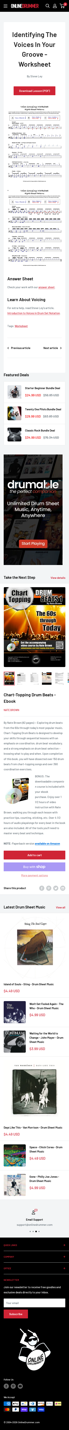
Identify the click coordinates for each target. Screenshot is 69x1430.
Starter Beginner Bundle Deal (42, 388)
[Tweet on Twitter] (55, 888)
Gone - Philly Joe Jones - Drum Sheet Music (44, 1178)
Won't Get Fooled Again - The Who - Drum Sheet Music (46, 1006)
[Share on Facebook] (41, 888)
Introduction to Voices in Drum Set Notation (33, 313)
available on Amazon (47, 843)
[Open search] (48, 6)
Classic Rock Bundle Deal (40, 430)
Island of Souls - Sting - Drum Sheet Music (29, 984)
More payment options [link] (34, 875)
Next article (50, 348)
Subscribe (15, 1314)
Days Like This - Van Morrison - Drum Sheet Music (33, 1127)
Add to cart (34, 855)
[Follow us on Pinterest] (13, 1386)
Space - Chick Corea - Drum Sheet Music (45, 1149)
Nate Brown (11, 710)
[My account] (55, 6)
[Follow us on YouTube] (20, 1386)
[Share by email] (62, 888)
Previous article (20, 348)
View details (58, 577)
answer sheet (46, 287)
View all (60, 907)
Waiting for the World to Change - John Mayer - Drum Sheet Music (46, 1038)
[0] (62, 6)
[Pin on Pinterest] (48, 888)
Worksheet (21, 326)
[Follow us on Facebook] (6, 1386)
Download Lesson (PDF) (34, 90)
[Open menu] (5, 6)
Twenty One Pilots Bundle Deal (43, 409)
